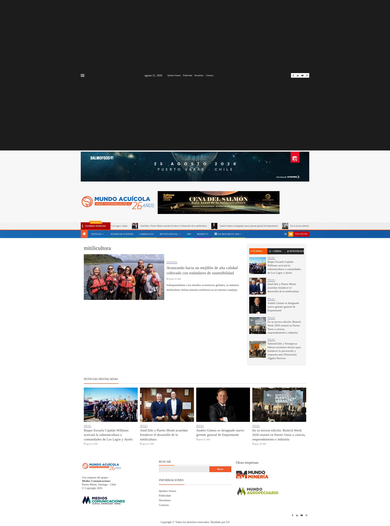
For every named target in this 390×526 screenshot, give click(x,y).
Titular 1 (271, 257)
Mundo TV (202, 234)
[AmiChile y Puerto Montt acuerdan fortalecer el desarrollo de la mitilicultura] (257, 286)
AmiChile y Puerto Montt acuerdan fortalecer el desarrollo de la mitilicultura (148, 226)
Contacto (209, 75)
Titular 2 (271, 280)
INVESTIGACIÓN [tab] (297, 251)
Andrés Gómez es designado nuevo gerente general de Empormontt (223, 226)
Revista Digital (169, 234)
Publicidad (187, 75)
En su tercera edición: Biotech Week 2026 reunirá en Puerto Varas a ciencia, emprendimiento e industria (310, 226)
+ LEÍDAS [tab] (276, 251)
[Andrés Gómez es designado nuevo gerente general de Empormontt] (257, 305)
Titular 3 (271, 317)
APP (189, 234)
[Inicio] (84, 234)
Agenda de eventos (121, 234)
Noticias (96, 234)
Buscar (165, 461)
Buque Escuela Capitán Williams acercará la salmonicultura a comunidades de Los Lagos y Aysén (108, 434)
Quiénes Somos (174, 75)
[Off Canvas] (82, 75)
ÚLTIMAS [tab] (257, 251)
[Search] (285, 234)
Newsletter (199, 75)
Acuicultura (172, 262)
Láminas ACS (146, 234)
